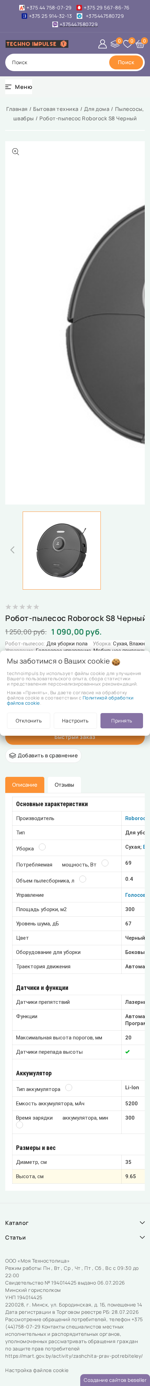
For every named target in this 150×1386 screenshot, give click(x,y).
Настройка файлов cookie (37, 1370)
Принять (121, 720)
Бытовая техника (55, 109)
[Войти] (102, 43)
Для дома (96, 109)
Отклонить (29, 720)
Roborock (137, 818)
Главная (17, 109)
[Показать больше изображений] (16, 152)
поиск (20, 62)
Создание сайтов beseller (115, 1380)
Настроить (75, 720)
